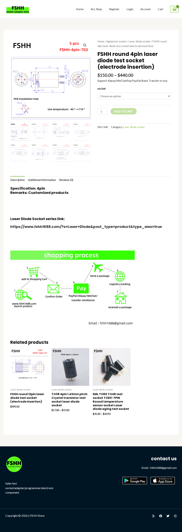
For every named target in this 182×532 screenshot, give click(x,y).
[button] (85, 45)
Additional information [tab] (42, 179)
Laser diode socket (139, 41)
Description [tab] (17, 179)
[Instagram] (175, 516)
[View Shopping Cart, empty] (174, 9)
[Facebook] (160, 516)
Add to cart (123, 111)
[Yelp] (153, 516)
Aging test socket (116, 41)
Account (145, 9)
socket (101, 88)
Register (114, 9)
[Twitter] (168, 516)
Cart (160, 9)
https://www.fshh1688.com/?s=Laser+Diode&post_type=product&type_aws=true (86, 226)
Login (130, 9)
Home (80, 9)
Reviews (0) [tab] (66, 179)
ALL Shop (96, 9)
